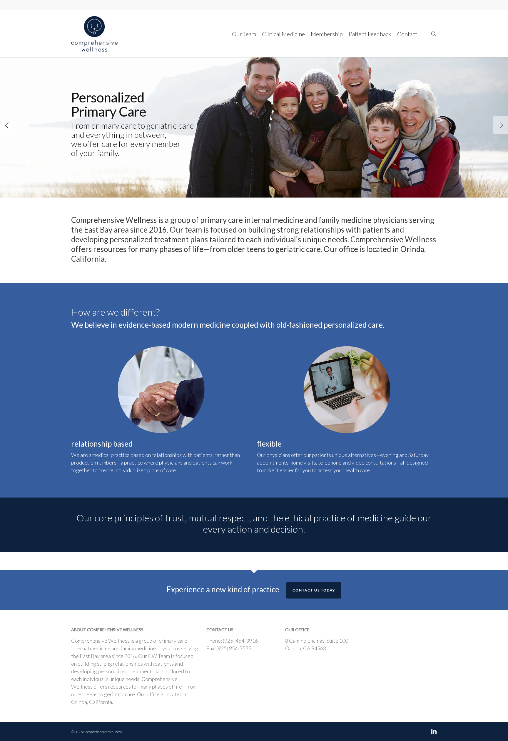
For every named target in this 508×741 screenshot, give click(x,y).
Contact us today (314, 590)
